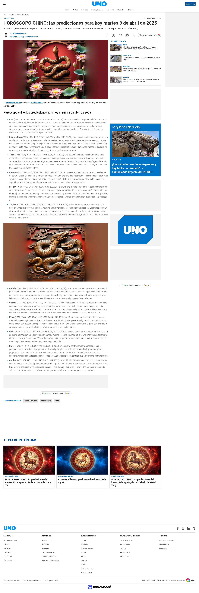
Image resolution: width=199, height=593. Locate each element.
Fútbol (83, 540)
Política (75, 10)
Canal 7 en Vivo (126, 540)
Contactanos (163, 544)
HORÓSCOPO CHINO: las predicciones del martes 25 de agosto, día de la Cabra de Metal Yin (28, 482)
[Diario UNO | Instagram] (183, 528)
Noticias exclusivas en (53, 393)
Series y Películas (97, 10)
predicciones (36, 102)
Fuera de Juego (87, 568)
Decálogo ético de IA (51, 580)
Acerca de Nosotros (166, 540)
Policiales (121, 10)
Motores (45, 544)
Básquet (84, 560)
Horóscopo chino (31, 400)
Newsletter (162, 548)
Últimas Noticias (10, 540)
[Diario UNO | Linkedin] (188, 528)
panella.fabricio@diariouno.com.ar (24, 37)
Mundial (84, 544)
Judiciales (7, 556)
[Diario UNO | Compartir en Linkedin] (134, 35)
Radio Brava (125, 552)
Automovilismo (87, 548)
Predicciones (46, 400)
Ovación (131, 10)
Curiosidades (127, 55)
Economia (110, 10)
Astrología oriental (65, 476)
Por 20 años (126, 66)
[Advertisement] (56, 382)
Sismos (125, 44)
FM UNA (123, 548)
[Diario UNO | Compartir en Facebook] (106, 35)
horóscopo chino (13, 102)
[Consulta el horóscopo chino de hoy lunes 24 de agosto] (82, 460)
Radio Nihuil (125, 544)
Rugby (83, 552)
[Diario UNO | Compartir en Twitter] (113, 35)
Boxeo (83, 564)
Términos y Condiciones (32, 580)
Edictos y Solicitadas (50, 560)
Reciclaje (126, 77)
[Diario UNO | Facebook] (177, 528)
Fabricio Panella (19, 34)
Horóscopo (46, 540)
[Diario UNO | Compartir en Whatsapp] (127, 35)
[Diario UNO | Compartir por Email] (120, 35)
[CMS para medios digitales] (99, 587)
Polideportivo (86, 572)
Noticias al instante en (132, 285)
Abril (57, 400)
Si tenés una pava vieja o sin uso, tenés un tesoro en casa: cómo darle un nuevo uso (141, 80)
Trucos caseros (48, 552)
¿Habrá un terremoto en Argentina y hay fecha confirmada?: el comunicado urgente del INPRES (140, 48)
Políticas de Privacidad (11, 580)
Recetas (45, 548)
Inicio (67, 10)
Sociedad (84, 10)
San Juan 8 (124, 556)
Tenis (83, 556)
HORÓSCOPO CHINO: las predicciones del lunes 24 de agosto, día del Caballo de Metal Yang (133, 482)
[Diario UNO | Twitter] (194, 528)
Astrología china (11, 476)
